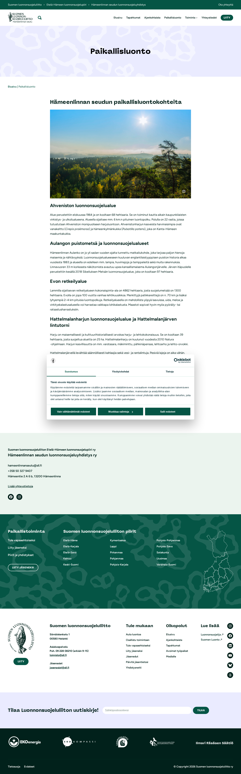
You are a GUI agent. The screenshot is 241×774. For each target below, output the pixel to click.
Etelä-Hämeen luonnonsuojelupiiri (66, 4)
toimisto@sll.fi (58, 655)
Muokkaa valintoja (118, 411)
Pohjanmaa (116, 558)
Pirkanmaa (116, 552)
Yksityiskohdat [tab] (120, 371)
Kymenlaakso (118, 540)
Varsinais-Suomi (166, 564)
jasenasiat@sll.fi (59, 667)
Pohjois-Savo (165, 546)
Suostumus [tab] (71, 371)
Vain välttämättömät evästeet (73, 411)
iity (21, 661)
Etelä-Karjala (71, 546)
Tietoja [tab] (170, 371)
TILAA (201, 710)
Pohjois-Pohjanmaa (168, 540)
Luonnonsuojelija (211, 634)
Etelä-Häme (70, 540)
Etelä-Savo (70, 552)
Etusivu (12, 86)
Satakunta (163, 552)
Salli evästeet (167, 411)
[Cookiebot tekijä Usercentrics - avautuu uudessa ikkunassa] (176, 360)
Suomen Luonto (210, 639)
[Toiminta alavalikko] (197, 17)
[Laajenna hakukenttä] (39, 17)
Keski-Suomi (71, 564)
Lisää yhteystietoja (20, 486)
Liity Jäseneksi (23, 567)
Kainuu (67, 558)
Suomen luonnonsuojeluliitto (25, 4)
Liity (227, 17)
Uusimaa (162, 558)
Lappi (113, 546)
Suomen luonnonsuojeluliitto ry (214, 766)
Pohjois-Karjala (119, 564)
